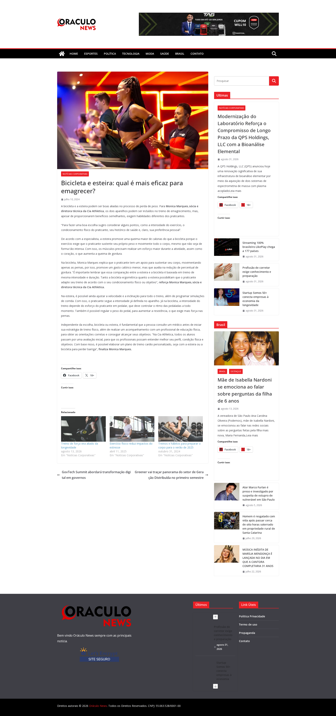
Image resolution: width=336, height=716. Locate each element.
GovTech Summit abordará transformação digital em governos (96, 475)
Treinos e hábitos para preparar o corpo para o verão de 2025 (179, 445)
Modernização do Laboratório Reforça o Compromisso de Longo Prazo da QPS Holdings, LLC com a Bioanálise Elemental (244, 133)
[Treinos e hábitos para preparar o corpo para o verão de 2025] (180, 429)
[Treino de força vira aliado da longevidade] (83, 429)
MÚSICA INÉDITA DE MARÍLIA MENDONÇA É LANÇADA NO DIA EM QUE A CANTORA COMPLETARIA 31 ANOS (257, 558)
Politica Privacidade (252, 616)
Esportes (91, 53)
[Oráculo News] (61, 53)
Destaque (236, 371)
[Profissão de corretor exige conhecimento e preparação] (226, 274)
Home (74, 53)
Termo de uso (248, 624)
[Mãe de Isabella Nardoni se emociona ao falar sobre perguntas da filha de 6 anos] (246, 348)
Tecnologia (130, 53)
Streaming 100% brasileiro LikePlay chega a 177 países (258, 247)
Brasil (179, 53)
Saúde (164, 53)
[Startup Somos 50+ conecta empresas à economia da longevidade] (226, 301)
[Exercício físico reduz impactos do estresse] (132, 429)
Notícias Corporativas (75, 174)
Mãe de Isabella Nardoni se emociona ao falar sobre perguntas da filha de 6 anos (245, 390)
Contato (244, 641)
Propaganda (247, 633)
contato (197, 53)
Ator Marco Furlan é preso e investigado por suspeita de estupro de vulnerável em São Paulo (258, 493)
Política (110, 53)
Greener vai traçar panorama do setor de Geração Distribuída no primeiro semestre (169, 475)
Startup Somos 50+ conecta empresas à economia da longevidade (255, 299)
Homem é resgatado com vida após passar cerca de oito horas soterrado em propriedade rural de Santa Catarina (258, 524)
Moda (150, 53)
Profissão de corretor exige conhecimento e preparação (256, 272)
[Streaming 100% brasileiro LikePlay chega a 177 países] (226, 249)
